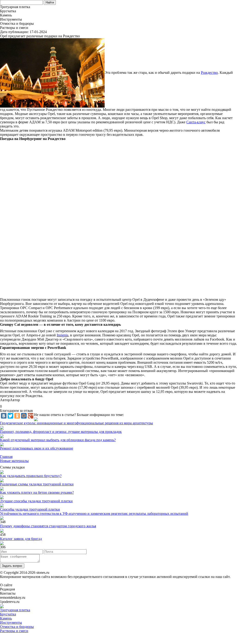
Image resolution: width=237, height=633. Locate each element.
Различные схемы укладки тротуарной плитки (37, 484)
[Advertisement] (118, 219)
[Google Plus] (30, 416)
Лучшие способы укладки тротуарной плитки (36, 501)
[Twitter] (10, 416)
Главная (6, 457)
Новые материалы (14, 461)
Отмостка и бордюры (17, 627)
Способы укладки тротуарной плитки (30, 509)
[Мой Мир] (24, 416)
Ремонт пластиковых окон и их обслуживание (36, 448)
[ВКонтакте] (3, 416)
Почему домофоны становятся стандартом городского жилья (48, 526)
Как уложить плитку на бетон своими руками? (37, 492)
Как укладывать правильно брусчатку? (31, 476)
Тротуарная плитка (15, 610)
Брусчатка (8, 614)
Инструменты (11, 622)
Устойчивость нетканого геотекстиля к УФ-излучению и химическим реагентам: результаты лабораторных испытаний (94, 513)
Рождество (209, 72)
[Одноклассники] (17, 416)
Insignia (62, 335)
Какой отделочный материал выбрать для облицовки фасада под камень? (58, 440)
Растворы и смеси (14, 631)
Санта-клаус (196, 122)
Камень (6, 618)
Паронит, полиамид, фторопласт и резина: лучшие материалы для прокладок (61, 432)
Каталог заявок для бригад (21, 539)
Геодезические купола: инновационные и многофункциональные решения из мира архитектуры (76, 423)
